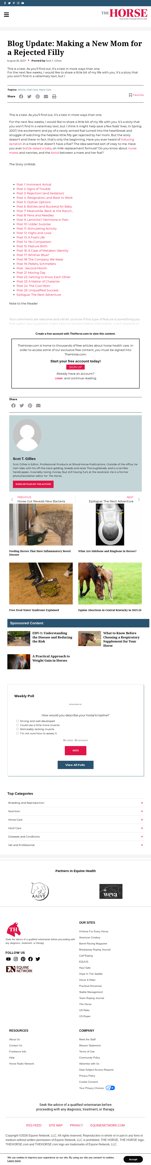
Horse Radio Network (21, 1063)
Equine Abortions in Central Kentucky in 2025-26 (109, 610)
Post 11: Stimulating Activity (37, 228)
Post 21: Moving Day (31, 272)
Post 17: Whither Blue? (33, 255)
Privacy (76, 1125)
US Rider (84, 1010)
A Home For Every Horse (93, 931)
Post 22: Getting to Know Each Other (44, 277)
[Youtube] (8, 959)
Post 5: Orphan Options (34, 202)
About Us (14, 1039)
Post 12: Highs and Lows (34, 233)
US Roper (85, 1016)
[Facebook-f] (5, 3)
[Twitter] (9, 3)
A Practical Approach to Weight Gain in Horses (51, 658)
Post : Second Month (32, 268)
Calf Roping (86, 955)
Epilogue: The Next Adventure (39, 294)
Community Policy (89, 1057)
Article (22, 89)
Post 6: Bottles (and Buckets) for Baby (44, 206)
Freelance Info (17, 1051)
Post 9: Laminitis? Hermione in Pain (43, 220)
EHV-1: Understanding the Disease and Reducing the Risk (52, 637)
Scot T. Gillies (24, 459)
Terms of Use (87, 1051)
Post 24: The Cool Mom (33, 286)
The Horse (85, 1004)
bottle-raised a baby (37, 148)
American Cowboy (89, 937)
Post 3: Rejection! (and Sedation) (40, 193)
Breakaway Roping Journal (94, 949)
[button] (21, 96)
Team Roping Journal (91, 998)
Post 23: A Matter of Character (38, 281)
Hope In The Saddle (91, 973)
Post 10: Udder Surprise (34, 224)
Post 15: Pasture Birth (32, 246)
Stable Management (91, 992)
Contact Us (15, 1045)
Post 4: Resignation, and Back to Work (45, 197)
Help (12, 1057)
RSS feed (33, 1125)
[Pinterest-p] (14, 3)
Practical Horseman (90, 985)
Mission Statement (90, 1045)
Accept (133, 1159)
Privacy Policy (87, 1075)
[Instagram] (18, 3)
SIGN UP (75, 367)
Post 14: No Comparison (34, 242)
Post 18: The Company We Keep (40, 259)
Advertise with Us (89, 1063)
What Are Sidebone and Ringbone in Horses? (107, 551)
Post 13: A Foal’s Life (31, 237)
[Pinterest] (23, 959)
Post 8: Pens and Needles (35, 215)
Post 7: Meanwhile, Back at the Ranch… (45, 211)
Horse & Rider (87, 979)
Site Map (56, 1125)
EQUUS (83, 961)
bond (55, 152)
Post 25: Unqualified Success (38, 290)
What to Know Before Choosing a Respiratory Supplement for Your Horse (121, 639)
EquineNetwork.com (107, 1125)
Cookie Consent (88, 1081)
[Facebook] (30, 959)
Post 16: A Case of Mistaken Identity (43, 250)
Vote (76, 750)
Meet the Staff (87, 1039)
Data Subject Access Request (96, 1069)
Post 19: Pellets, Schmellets (36, 264)
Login (59, 378)
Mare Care (45, 89)
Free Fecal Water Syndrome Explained (34, 610)
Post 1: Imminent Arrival (34, 184)
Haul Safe (85, 967)
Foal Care (32, 89)
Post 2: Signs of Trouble (33, 189)
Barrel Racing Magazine (93, 943)
